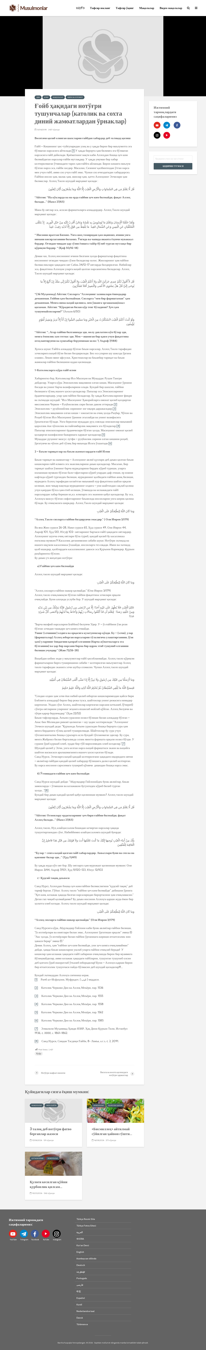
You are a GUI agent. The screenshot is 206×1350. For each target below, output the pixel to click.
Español (80, 1298)
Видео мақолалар (171, 8)
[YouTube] (157, 125)
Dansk (79, 1317)
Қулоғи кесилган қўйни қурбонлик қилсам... (48, 1184)
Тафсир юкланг (100, 8)
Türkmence (82, 1324)
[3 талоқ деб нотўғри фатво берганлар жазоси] (53, 1110)
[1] (73, 150)
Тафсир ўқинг (125, 8)
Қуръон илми (37, 1158)
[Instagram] (157, 135)
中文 (78, 1291)
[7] (123, 743)
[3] (114, 408)
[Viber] (166, 135)
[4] (118, 426)
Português (81, 1278)
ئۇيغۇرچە (80, 1271)
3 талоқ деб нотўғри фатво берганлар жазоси (50, 1131)
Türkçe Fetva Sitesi (86, 1225)
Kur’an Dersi (82, 1245)
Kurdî (79, 1304)
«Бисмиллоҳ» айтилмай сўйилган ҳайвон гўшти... (112, 1131)
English (80, 1252)
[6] (110, 443)
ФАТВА (80, 1238)
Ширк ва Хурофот (75, 97)
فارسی (79, 1284)
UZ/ (80, 8)
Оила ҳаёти (51, 1105)
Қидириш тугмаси (173, 166)
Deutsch (80, 1265)
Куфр (46, 97)
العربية (79, 1232)
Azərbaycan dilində (86, 1258)
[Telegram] (166, 125)
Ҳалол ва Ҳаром (115, 1105)
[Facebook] (177, 125)
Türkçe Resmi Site (85, 1219)
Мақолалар (146, 8)
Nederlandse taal (85, 1311)
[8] (46, 790)
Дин (38, 97)
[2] (115, 404)
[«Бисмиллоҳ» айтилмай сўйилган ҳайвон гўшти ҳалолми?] (115, 1110)
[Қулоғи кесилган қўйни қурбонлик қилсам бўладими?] (53, 1163)
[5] (103, 434)
